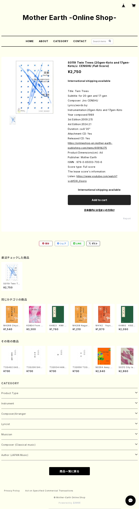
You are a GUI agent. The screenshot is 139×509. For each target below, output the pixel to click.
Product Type (9, 393)
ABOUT (43, 41)
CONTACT (80, 41)
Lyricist (5, 424)
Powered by (66, 503)
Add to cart (99, 200)
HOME (30, 41)
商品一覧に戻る (69, 471)
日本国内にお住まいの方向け (99, 210)
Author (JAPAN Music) (14, 455)
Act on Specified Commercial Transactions (49, 490)
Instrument (7, 403)
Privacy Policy (12, 490)
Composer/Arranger (13, 413)
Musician (6, 434)
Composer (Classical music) (18, 444)
